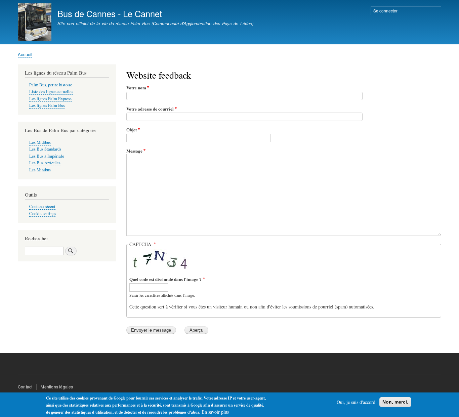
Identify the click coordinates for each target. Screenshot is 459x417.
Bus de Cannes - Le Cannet (109, 13)
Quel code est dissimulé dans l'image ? (165, 279)
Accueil (25, 54)
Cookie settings (42, 213)
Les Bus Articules (44, 163)
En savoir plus (215, 412)
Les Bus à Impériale (46, 156)
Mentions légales (57, 386)
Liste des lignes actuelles (51, 91)
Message (134, 151)
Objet (131, 129)
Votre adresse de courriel (150, 109)
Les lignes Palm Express (50, 98)
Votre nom (136, 87)
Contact (25, 386)
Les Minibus (40, 170)
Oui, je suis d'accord (356, 402)
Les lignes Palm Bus (47, 105)
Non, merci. (395, 402)
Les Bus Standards (45, 149)
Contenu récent (42, 206)
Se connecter (385, 10)
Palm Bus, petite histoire (50, 85)
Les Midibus (40, 142)
